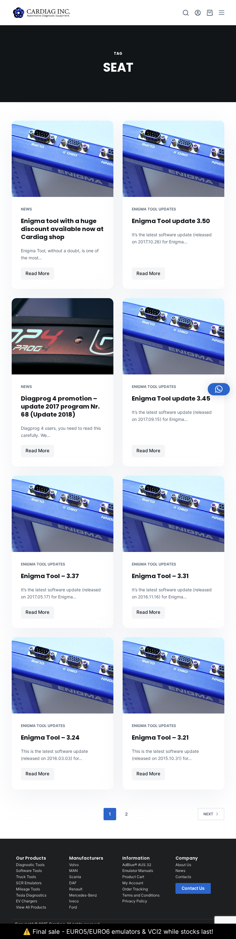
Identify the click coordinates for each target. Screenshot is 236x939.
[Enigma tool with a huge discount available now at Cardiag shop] (62, 159)
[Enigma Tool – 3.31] (173, 514)
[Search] (186, 13)
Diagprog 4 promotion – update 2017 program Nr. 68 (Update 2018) (60, 406)
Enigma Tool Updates (154, 209)
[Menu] (221, 12)
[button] (219, 389)
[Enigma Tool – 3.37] (62, 514)
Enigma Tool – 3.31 (160, 576)
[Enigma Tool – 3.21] (173, 675)
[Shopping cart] (210, 13)
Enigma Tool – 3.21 (160, 737)
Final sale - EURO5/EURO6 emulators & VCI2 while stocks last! (123, 931)
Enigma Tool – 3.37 (50, 576)
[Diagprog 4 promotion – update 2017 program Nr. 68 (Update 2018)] (62, 336)
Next (208, 814)
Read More (40, 271)
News (26, 209)
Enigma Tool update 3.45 (171, 398)
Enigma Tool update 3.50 (171, 221)
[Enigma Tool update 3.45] (173, 336)
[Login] (198, 13)
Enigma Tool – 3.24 (50, 737)
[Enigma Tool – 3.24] (62, 675)
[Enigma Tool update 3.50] (173, 159)
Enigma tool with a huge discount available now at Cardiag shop (62, 229)
